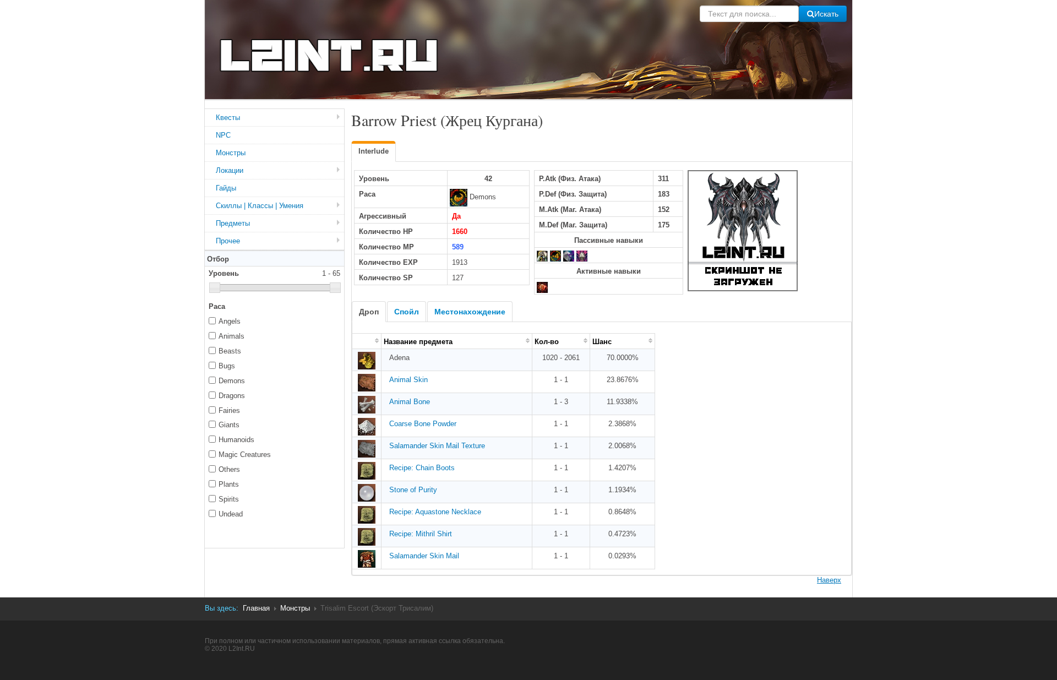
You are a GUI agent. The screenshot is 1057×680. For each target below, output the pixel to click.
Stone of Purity (413, 490)
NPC (223, 135)
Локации (229, 170)
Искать (826, 13)
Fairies (229, 410)
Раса (217, 306)
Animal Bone (409, 402)
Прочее (228, 241)
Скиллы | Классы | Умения (259, 206)
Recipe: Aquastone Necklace (435, 512)
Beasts (230, 351)
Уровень (274, 273)
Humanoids (236, 440)
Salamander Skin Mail (424, 556)
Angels (230, 321)
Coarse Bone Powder (422, 424)
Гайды (226, 188)
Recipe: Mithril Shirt (420, 534)
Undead (231, 514)
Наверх (829, 580)
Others (229, 469)
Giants (229, 425)
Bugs (227, 366)
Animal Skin (408, 380)
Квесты (228, 117)
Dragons (232, 395)
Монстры (231, 153)
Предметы (233, 223)
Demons (232, 381)
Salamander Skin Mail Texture (437, 446)
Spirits (229, 499)
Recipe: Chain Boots (422, 468)
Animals (231, 336)
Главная (256, 608)
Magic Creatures (245, 454)
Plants (229, 484)
